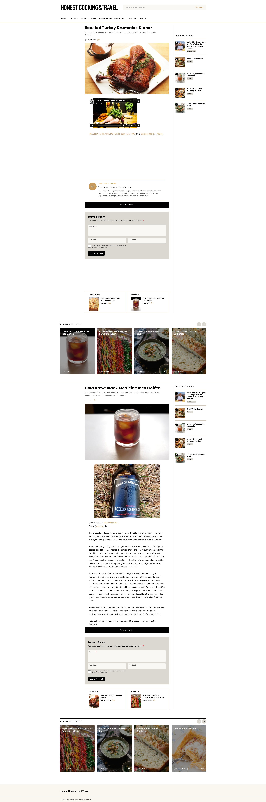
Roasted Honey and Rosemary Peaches (194, 90)
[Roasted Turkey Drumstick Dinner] (106, 699)
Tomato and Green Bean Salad (196, 105)
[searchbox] (159, 7)
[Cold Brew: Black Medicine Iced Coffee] (148, 302)
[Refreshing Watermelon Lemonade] (180, 78)
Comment (92, 226)
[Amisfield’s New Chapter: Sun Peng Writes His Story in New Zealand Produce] (180, 46)
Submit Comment (96, 253)
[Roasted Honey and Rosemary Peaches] (180, 93)
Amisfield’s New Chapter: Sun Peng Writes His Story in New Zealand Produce (196, 45)
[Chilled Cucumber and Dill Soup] (151, 351)
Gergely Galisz (147, 134)
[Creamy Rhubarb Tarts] (189, 748)
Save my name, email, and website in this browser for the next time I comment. (108, 246)
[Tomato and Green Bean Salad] (180, 108)
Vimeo (160, 134)
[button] (127, 205)
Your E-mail (132, 239)
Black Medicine (110, 523)
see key (99, 526)
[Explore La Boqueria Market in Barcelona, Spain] (114, 351)
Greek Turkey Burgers (195, 58)
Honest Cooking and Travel (74, 791)
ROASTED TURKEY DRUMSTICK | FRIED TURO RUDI (112, 134)
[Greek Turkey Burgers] (180, 62)
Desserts (189, 93)
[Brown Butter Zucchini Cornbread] (189, 351)
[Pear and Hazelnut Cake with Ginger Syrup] (106, 302)
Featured (189, 61)
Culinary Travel (191, 51)
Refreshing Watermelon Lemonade (196, 75)
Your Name (92, 239)
